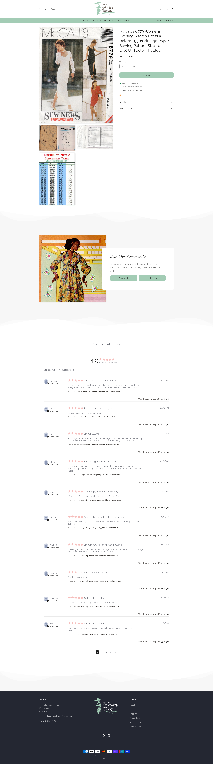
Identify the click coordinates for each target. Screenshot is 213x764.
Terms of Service (137, 727)
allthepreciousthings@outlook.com (59, 716)
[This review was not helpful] (167, 399)
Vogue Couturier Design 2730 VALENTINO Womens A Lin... (101, 475)
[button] (43, 9)
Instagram (152, 278)
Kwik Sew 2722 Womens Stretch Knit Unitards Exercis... (100, 417)
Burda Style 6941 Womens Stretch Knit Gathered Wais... (101, 606)
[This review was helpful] (162, 399)
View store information (132, 90)
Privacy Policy (135, 718)
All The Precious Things (109, 756)
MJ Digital (109, 758)
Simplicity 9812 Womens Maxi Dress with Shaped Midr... (100, 556)
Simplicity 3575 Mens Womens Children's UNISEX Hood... (101, 500)
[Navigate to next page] (119, 652)
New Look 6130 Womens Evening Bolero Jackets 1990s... (101, 581)
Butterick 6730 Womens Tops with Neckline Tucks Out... (100, 445)
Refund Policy (135, 722)
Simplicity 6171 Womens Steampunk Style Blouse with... (101, 634)
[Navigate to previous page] (93, 652)
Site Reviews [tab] (49, 370)
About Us (134, 709)
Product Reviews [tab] (66, 370)
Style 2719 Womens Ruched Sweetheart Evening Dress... (101, 391)
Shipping (133, 714)
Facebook (123, 278)
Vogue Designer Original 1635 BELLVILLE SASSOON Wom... (101, 528)
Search (132, 705)
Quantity (122, 62)
